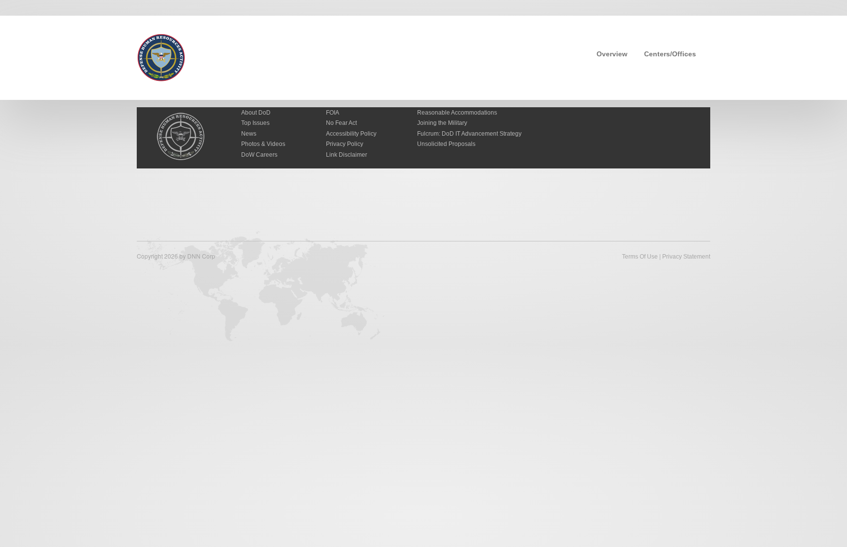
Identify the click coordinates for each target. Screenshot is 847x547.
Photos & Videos (263, 144)
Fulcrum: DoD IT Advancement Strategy (469, 133)
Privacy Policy (344, 144)
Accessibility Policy (351, 133)
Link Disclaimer (346, 154)
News (248, 133)
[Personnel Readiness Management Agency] (161, 56)
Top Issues (255, 122)
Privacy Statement (686, 256)
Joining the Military (442, 122)
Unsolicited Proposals (446, 144)
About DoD (256, 112)
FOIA (332, 112)
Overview (612, 54)
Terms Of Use (640, 256)
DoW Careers (259, 154)
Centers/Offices (670, 54)
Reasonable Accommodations (457, 112)
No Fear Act (341, 122)
